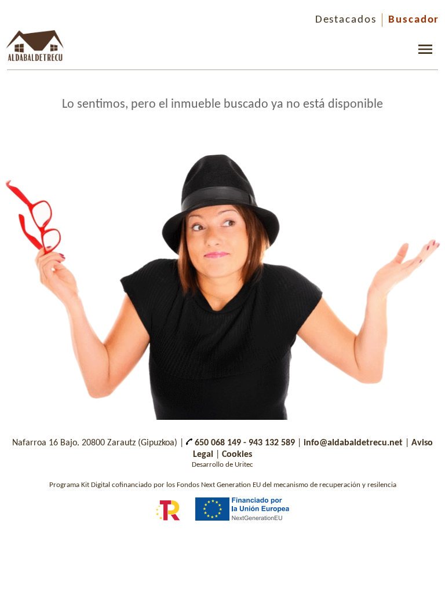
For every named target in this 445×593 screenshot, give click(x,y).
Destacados (346, 19)
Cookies (237, 454)
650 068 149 (216, 443)
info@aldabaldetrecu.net (353, 443)
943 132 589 (272, 443)
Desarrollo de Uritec (222, 464)
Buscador (413, 19)
